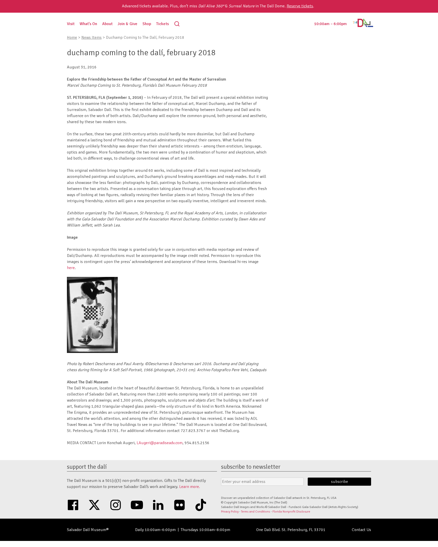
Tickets (162, 23)
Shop (146, 23)
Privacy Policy (230, 512)
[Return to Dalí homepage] (363, 25)
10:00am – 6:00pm (330, 23)
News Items (91, 37)
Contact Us (361, 529)
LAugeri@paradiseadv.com (159, 442)
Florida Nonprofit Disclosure (291, 512)
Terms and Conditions (255, 512)
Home (72, 37)
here (71, 267)
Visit (71, 23)
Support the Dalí (87, 466)
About (107, 23)
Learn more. (189, 486)
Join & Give (127, 23)
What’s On (88, 23)
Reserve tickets (300, 6)
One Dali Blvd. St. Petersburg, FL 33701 (290, 529)
